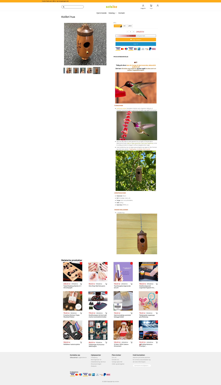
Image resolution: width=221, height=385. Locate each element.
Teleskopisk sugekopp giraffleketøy (147, 316)
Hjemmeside (101, 13)
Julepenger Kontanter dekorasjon (96, 345)
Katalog (112, 13)
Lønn (130, 26)
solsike (117, 381)
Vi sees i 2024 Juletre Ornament (121, 345)
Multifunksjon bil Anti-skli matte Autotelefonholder (98, 316)
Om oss (114, 357)
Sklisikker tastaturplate (71, 344)
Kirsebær (118, 26)
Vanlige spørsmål (117, 362)
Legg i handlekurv (136, 39)
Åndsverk (93, 366)
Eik (124, 26)
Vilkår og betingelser (118, 364)
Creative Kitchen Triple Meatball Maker (71, 316)
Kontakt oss (115, 359)
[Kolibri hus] (85, 44)
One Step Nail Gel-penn (97, 286)
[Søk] (63, 7)
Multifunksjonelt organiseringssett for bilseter (146, 287)
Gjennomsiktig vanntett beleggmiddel (122, 316)
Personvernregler (96, 364)
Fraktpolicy (94, 357)
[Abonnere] (149, 365)
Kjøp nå (135, 44)
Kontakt (121, 13)
